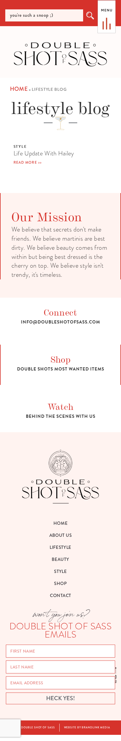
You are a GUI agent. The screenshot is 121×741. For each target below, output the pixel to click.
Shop (61, 359)
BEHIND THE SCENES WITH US (60, 416)
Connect (60, 312)
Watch (61, 406)
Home (19, 89)
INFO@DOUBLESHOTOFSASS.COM (60, 322)
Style (20, 147)
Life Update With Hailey (44, 153)
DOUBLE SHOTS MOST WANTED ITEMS (60, 369)
